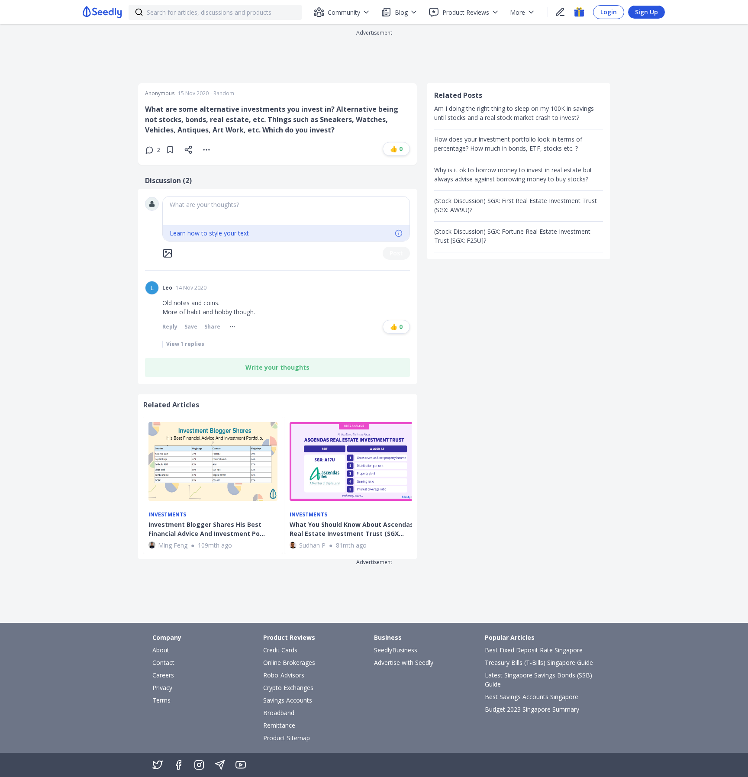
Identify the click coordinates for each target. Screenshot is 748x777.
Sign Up (646, 12)
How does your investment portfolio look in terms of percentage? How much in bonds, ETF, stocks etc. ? (508, 143)
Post (396, 253)
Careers (163, 675)
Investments (167, 514)
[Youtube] (240, 765)
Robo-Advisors (283, 675)
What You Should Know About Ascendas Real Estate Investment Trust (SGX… (351, 529)
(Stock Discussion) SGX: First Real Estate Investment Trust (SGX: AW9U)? (515, 205)
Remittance (279, 725)
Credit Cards (280, 650)
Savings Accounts (287, 700)
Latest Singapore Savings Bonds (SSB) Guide (538, 679)
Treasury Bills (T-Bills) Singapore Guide (539, 662)
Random (223, 93)
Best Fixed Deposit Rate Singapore (534, 650)
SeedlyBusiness (395, 650)
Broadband (278, 713)
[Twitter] (157, 765)
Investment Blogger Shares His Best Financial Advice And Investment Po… (206, 529)
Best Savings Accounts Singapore (531, 697)
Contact (163, 662)
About (160, 650)
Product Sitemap (286, 738)
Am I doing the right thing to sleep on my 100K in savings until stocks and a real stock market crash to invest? (514, 113)
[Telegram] (220, 765)
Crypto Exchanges (288, 688)
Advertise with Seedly (403, 662)
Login (608, 12)
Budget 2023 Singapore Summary (532, 709)
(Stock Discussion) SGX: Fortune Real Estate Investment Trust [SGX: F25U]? (512, 236)
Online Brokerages (289, 662)
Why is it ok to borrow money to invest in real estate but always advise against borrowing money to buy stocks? (513, 174)
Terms (161, 700)
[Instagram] (199, 765)
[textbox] (286, 211)
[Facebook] (178, 765)
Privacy (162, 688)
